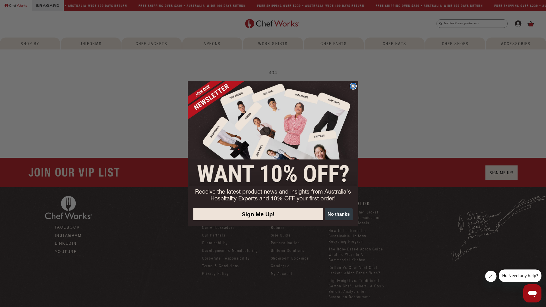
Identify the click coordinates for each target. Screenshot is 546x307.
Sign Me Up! (258, 214)
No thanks (339, 214)
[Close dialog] (353, 86)
